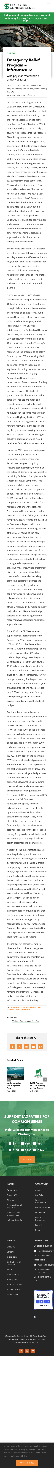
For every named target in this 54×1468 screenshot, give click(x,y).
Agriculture (12, 1190)
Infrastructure (33, 1007)
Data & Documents (40, 1218)
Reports (38, 1230)
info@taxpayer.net (45, 1251)
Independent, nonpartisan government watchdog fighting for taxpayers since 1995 (27, 18)
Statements (40, 1212)
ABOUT (11, 1240)
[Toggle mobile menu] (48, 4)
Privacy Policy (12, 1279)
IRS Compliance (13, 1289)
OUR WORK (41, 1183)
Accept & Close (27, 1463)
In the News (12, 1257)
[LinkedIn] (34, 1047)
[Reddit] (26, 1047)
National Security (14, 1220)
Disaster (10, 1200)
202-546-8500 (44, 1255)
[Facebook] (12, 1047)
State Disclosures (14, 1284)
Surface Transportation (31, 88)
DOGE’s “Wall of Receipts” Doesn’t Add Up (38, 1085)
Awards (10, 1269)
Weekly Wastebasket (40, 1201)
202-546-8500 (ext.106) (44, 1271)
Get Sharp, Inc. (34, 1342)
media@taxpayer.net (45, 1265)
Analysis (38, 1190)
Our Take (10, 92)
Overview (11, 1247)
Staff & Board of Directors (14, 1263)
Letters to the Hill (42, 1207)
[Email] (41, 1047)
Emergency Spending (15, 88)
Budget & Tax (36, 85)
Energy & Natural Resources (14, 1206)
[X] (20, 1047)
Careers (10, 1252)
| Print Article (30, 95)
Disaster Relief (18, 1007)
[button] (9, 1079)
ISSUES (11, 1183)
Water (43, 88)
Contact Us (42, 1339)
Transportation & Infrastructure (18, 85)
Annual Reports (13, 1274)
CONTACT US (41, 1240)
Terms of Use (12, 1294)
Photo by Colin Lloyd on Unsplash (25, 1021)
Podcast (38, 1225)
